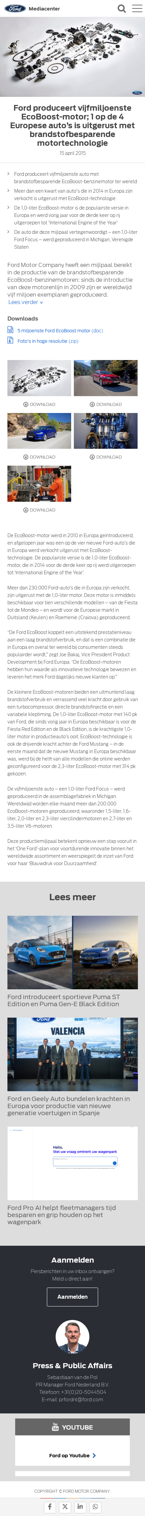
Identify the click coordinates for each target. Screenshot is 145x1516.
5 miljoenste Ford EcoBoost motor (54, 330)
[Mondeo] (39, 431)
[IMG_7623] (106, 378)
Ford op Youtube (70, 1455)
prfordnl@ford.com (81, 1399)
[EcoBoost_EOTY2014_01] (39, 378)
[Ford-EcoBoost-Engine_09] (106, 431)
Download (42, 404)
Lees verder (23, 302)
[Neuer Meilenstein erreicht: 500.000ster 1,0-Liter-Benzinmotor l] (39, 484)
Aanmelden (72, 1297)
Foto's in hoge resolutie (42, 341)
